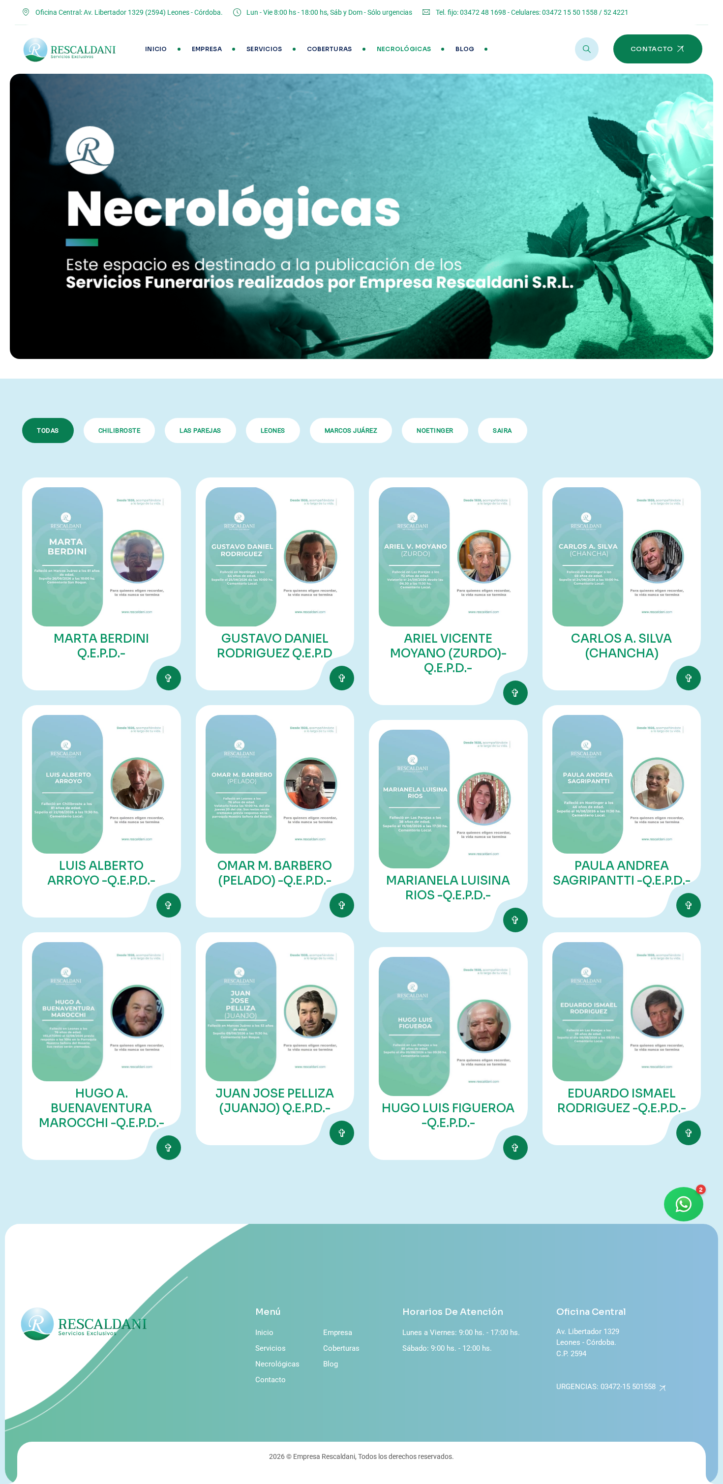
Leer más (168, 678)
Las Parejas (200, 430)
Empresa (207, 49)
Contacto (270, 1379)
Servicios (264, 49)
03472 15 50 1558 (570, 12)
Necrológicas (404, 49)
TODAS (48, 430)
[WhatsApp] (683, 1204)
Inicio (156, 49)
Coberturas (329, 49)
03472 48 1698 (483, 12)
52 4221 (616, 12)
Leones (273, 430)
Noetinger (435, 430)
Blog (464, 49)
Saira (502, 430)
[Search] (587, 49)
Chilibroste (119, 430)
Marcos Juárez (351, 430)
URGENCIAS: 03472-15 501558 (606, 1386)
